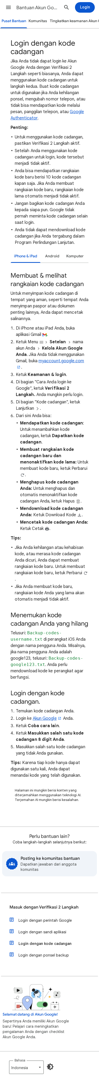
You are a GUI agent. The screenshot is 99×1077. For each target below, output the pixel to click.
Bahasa (20, 1060)
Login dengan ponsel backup (43, 955)
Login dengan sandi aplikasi (42, 932)
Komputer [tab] (75, 256)
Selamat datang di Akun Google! (30, 1014)
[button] (8, 7)
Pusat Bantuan (14, 21)
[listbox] (26, 1067)
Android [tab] (52, 256)
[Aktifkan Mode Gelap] (50, 1066)
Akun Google (45, 718)
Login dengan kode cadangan (45, 943)
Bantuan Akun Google (37, 8)
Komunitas (38, 21)
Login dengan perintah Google (45, 920)
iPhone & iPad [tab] (25, 256)
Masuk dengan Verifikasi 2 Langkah (44, 907)
